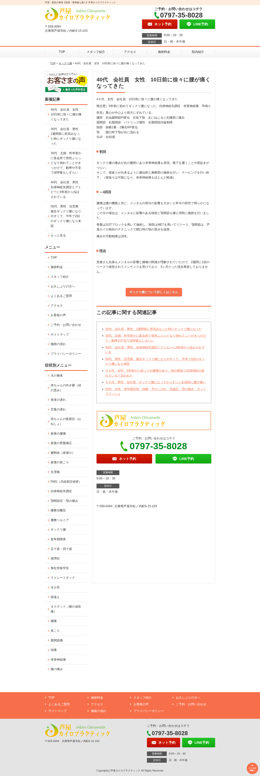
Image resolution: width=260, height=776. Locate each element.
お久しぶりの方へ (63, 286)
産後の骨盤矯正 (61, 443)
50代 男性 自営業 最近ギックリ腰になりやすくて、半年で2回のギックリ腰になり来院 (66, 216)
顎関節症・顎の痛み (64, 500)
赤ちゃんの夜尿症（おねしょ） (66, 421)
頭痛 (54, 649)
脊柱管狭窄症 (60, 568)
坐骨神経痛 (58, 659)
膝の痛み (57, 669)
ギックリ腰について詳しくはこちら (153, 292)
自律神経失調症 (61, 491)
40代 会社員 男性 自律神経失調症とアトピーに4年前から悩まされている (66, 189)
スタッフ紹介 (96, 51)
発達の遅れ (58, 399)
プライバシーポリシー (66, 353)
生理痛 (55, 472)
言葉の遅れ (58, 409)
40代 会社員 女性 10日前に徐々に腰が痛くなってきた (66, 114)
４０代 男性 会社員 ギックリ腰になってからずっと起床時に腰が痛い (155, 382)
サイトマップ (60, 334)
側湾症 (55, 558)
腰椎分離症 (58, 510)
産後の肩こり (60, 462)
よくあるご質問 (61, 296)
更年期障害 (58, 539)
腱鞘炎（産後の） (63, 452)
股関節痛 (57, 640)
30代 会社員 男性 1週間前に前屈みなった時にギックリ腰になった (153, 329)
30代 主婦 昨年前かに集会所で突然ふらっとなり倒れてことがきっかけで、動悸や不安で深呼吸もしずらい (66, 163)
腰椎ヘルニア (60, 520)
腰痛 (54, 621)
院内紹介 (198, 51)
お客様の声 (58, 315)
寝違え (55, 597)
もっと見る (58, 235)
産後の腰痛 (58, 433)
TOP (62, 51)
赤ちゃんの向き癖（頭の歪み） (66, 388)
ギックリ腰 (65, 63)
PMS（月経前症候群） (66, 481)
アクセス (130, 51)
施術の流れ (58, 344)
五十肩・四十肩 (61, 549)
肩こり (55, 630)
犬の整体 (57, 375)
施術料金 (164, 51)
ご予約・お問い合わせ (66, 324)
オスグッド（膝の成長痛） (66, 609)
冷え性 (55, 587)
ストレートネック (63, 577)
